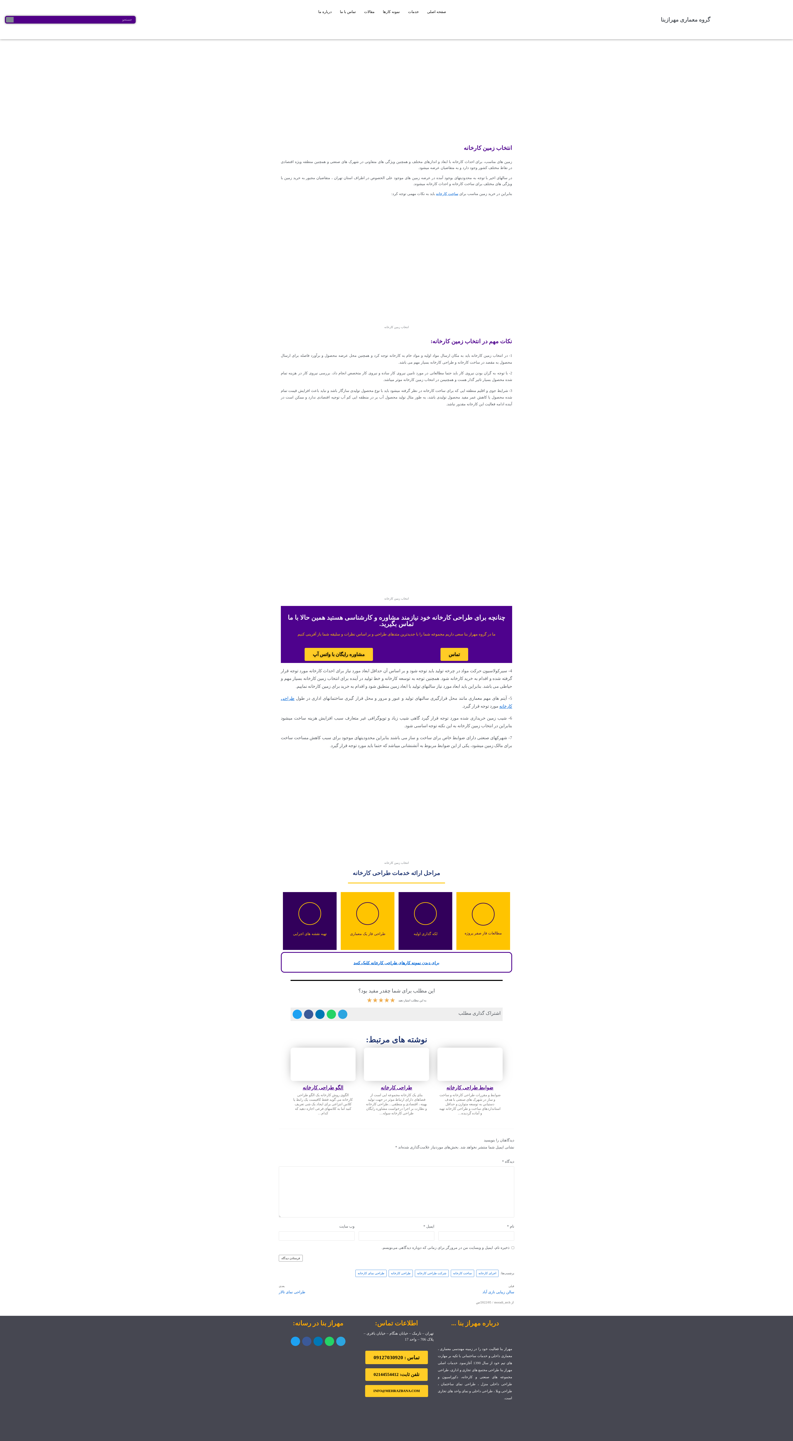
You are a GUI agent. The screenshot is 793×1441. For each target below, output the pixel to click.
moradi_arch (502, 1302)
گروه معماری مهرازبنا (685, 20)
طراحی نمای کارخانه (371, 1273)
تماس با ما (348, 12)
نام (510, 1226)
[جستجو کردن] (10, 20)
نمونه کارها (391, 12)
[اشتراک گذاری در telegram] (342, 1014)
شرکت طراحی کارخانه (431, 1273)
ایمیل (428, 1226)
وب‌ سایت (347, 1226)
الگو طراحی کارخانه (323, 1087)
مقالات (369, 12)
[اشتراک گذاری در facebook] (308, 1014)
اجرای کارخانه (487, 1273)
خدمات (413, 12)
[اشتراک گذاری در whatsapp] (331, 1014)
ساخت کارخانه (447, 194)
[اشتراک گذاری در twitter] (297, 1014)
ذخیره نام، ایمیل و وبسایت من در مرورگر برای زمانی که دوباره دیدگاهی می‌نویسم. (445, 1248)
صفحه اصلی (436, 12)
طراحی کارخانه (396, 1087)
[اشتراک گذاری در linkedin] (320, 1014)
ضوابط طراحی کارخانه (469, 1087)
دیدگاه (508, 1161)
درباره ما (325, 12)
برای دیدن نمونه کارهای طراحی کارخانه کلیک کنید (396, 962)
